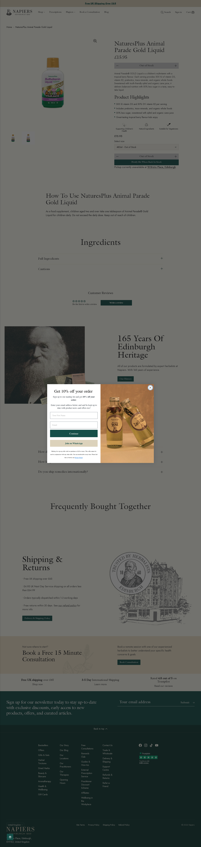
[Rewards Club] (10, 837)
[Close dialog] (150, 387)
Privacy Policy (79, 457)
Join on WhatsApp (74, 443)
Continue (73, 433)
